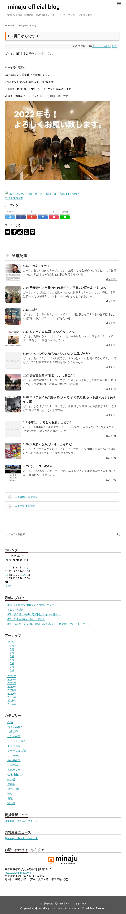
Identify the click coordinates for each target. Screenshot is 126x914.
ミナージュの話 (101, 46)
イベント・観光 (16, 741)
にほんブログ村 (14, 198)
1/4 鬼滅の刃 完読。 (27, 496)
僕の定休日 (14, 789)
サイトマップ (79, 903)
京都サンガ (14, 769)
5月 (12, 656)
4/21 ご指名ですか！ (36, 265)
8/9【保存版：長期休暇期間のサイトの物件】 (34, 614)
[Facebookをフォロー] (14, 232)
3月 (12, 663)
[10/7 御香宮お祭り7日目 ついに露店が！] (13, 382)
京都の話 (12, 765)
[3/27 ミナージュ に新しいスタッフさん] (13, 338)
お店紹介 (12, 731)
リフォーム (14, 755)
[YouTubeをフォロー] (26, 232)
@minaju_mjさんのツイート (21, 820)
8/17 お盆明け (15, 609)
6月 (12, 653)
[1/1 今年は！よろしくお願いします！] (13, 429)
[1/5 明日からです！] (43, 217)
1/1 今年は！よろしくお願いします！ (47, 422)
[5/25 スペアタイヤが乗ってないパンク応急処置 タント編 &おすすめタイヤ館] (13, 404)
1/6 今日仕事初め (25, 505)
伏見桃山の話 (15, 774)
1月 (12, 670)
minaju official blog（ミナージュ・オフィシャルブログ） (59, 908)
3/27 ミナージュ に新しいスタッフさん (49, 331)
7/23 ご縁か (30, 309)
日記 (114, 46)
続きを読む (111, 279)
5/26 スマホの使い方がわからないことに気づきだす (57, 353)
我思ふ (11, 793)
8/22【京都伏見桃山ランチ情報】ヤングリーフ (34, 605)
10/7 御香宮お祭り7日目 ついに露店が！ (49, 375)
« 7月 (8, 586)
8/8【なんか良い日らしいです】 (26, 619)
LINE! (65, 211)
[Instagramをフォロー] (20, 232)
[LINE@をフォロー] (32, 232)
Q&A (10, 722)
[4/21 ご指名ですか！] (13, 272)
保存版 (11, 784)
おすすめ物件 (15, 726)
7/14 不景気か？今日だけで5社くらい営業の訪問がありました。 (65, 287)
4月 (12, 659)
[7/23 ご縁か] (13, 316)
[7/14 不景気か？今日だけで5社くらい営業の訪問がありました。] (13, 294)
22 (24, 574)
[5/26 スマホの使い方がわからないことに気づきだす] (13, 360)
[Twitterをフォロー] (7, 232)
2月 (12, 666)
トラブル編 (14, 746)
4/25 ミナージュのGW (37, 466)
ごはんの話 (14, 736)
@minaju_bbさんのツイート (21, 838)
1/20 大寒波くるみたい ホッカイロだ (47, 444)
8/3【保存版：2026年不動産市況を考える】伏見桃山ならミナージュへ (48, 624)
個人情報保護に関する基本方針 (55, 903)
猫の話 (11, 803)
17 (6, 574)
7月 (12, 649)
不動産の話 (14, 760)
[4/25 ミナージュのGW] (13, 473)
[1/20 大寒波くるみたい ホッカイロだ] (13, 451)
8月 (12, 646)
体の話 (11, 779)
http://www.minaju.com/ (18, 872)
